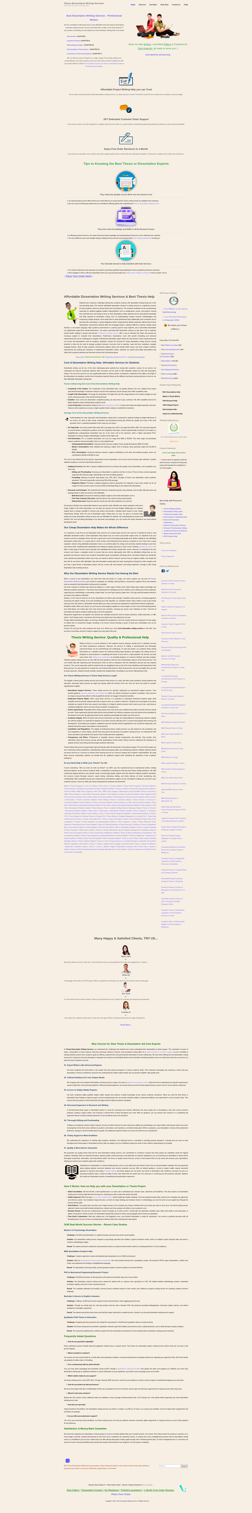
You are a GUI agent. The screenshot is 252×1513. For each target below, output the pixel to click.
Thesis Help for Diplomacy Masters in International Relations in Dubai (130, 813)
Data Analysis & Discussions (78, 49)
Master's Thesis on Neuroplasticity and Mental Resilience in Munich (98, 835)
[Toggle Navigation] (68, 1461)
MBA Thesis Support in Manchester (115, 791)
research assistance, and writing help (94, 693)
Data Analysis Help (170, 409)
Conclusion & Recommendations (79, 54)
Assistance (123, 357)
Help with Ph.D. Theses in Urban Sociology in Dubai (109, 819)
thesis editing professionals (141, 238)
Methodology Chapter (75, 45)
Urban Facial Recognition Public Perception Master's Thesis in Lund (108, 838)
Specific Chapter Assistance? (132, 1485)
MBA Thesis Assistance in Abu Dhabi (77, 794)
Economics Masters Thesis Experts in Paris (114, 797)
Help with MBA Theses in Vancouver (142, 791)
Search (184, 1466)
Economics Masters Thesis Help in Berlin (82, 797)
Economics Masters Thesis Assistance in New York (117, 802)
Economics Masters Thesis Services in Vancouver (136, 800)
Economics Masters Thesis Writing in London (108, 794)
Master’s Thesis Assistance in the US (77, 786)
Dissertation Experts (92, 1490)
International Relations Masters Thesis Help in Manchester (86, 811)
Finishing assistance (131, 1490)
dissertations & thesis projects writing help (96, 1260)
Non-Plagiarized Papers (170, 369)
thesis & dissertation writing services (146, 203)
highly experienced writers (110, 405)
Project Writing (138, 357)
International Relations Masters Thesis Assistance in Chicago (132, 811)
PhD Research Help (170, 401)
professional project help (147, 546)
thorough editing (110, 1171)
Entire (131, 357)
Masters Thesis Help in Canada (103, 786)
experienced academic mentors (138, 1082)
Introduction (71, 36)
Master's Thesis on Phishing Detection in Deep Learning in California (115, 824)
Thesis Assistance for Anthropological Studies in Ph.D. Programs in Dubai (109, 822)
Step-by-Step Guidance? (97, 1485)
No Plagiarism (111, 1490)
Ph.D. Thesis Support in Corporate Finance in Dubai (82, 816)
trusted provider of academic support (160, 1052)
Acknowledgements (172, 349)
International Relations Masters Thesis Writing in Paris (88, 808)
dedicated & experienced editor (129, 1369)
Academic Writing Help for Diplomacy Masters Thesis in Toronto (132, 808)
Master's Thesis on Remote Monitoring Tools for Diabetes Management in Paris (92, 849)
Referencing (169, 378)
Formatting (169, 374)
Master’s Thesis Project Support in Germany (133, 786)
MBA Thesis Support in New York (89, 791)
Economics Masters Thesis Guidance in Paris (81, 802)
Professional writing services (108, 333)
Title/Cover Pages (171, 345)
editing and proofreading (101, 657)
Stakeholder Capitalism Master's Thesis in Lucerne (83, 846)
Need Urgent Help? (114, 1485)
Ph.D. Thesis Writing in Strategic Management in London (122, 816)
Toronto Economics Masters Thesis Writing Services (95, 800)
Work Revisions (171, 365)
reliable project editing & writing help (138, 273)
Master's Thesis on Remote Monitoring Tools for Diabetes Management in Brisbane (119, 830)
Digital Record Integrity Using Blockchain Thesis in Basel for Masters (129, 844)
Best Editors (73, 1490)
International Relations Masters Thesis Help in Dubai (97, 805)
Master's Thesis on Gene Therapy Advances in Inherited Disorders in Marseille (118, 841)
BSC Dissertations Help (171, 392)
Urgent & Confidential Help (173, 414)
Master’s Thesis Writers (171, 396)
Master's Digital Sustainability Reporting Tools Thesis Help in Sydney (129, 846)
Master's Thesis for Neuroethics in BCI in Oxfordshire (110, 827)
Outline (167, 361)
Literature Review (73, 41)
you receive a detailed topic (102, 1197)
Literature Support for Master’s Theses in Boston (111, 789)
